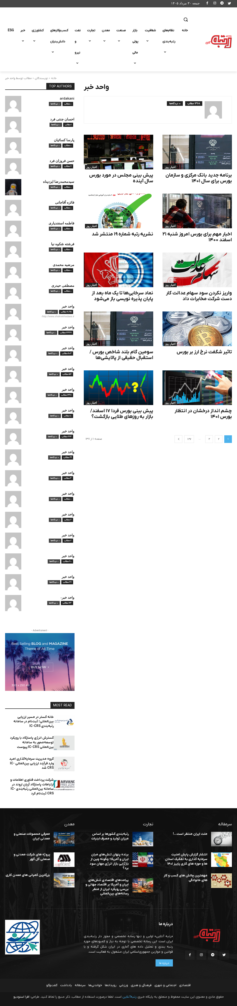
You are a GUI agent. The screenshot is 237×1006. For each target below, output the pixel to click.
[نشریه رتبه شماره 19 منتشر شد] (118, 211)
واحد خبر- (67, 597)
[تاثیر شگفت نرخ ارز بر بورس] (197, 328)
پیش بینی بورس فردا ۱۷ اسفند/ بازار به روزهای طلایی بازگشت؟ (121, 414)
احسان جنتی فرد (62, 119)
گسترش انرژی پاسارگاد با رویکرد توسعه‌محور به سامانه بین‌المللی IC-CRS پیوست (32, 742)
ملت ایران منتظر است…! (190, 834)
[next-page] (178, 439)
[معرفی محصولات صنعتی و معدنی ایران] (64, 839)
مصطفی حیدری (62, 285)
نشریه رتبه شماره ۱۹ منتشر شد (122, 234)
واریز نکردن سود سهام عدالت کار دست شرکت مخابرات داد (199, 296)
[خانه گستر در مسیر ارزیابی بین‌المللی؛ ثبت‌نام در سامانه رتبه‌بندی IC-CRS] (64, 722)
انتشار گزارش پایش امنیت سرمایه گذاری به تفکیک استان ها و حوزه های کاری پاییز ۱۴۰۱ (186, 859)
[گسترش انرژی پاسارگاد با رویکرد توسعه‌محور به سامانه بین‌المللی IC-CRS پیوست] (64, 743)
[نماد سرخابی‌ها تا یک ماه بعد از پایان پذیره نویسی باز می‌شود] (118, 270)
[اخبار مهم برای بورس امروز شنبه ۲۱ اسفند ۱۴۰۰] (197, 211)
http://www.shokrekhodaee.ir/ (58, 316)
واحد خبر (68, 306)
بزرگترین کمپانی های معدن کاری (28, 875)
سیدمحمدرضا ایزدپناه (58, 181)
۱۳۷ (189, 439)
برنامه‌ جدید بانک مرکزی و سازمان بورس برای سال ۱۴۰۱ (198, 178)
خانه (53, 78)
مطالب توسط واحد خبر (18, 78)
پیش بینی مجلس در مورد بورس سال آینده (121, 178)
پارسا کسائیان (64, 140)
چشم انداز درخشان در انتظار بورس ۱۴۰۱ (203, 414)
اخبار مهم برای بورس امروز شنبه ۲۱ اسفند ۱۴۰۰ (197, 237)
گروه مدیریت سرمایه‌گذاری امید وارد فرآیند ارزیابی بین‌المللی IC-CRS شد (31, 763)
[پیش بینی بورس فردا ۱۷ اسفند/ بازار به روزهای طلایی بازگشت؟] (118, 387)
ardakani (67, 98)
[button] (185, 19)
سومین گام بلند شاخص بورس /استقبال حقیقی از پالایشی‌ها (121, 355)
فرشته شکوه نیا (62, 244)
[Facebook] (207, 4)
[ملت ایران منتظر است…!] (221, 839)
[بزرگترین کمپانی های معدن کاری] (64, 880)
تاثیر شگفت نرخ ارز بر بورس (204, 352)
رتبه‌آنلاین (129, 997)
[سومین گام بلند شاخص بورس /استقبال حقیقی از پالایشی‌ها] (118, 328)
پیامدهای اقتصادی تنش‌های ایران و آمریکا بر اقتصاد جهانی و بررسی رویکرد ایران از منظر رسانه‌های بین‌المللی (107, 887)
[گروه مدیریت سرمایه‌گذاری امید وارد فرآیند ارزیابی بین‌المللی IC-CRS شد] (64, 764)
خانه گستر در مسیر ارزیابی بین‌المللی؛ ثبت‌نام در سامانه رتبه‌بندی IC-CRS (33, 721)
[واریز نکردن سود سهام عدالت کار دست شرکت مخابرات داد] (197, 270)
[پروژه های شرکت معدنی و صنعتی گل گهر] (64, 859)
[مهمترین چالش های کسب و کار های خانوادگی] (221, 880)
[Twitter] (229, 4)
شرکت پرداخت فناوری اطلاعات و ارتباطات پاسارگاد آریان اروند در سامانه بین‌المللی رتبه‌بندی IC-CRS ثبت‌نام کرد (32, 787)
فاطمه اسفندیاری (61, 223)
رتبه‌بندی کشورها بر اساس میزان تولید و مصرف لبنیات (110, 836)
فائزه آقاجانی (64, 202)
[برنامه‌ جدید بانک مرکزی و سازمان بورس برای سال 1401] (197, 152)
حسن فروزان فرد (62, 161)
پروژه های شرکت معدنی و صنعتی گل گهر (32, 856)
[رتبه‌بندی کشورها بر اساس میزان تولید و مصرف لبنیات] (142, 839)
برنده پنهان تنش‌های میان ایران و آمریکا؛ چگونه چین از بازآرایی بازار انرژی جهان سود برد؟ (109, 861)
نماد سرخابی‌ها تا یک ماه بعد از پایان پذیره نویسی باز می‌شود (122, 296)
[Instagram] (215, 4)
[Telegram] (222, 4)
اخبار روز (170, 167)
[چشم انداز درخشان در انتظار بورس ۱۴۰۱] (197, 387)
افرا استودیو (21, 997)
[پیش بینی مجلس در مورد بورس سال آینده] (118, 152)
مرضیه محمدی (63, 264)
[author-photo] (216, 110)
